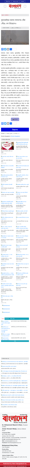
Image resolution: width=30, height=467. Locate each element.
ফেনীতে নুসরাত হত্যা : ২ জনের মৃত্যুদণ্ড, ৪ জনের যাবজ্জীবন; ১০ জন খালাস (14, 392)
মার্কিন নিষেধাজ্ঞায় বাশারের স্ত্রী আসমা (7, 188)
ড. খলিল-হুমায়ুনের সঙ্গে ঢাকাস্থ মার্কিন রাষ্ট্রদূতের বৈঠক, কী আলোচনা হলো (14, 373)
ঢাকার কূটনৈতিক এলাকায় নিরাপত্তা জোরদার (8, 406)
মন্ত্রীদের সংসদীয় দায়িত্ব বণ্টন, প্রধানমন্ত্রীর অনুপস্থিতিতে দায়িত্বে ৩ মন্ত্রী (14, 387)
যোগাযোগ (22, 1)
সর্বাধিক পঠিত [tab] (12, 318)
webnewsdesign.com (22, 466)
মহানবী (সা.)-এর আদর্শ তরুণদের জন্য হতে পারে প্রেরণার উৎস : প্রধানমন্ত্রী (14, 363)
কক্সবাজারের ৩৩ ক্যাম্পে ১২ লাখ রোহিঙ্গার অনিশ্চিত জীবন (11, 378)
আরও (15, 341)
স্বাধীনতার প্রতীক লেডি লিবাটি (21, 213)
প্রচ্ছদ (3, 15)
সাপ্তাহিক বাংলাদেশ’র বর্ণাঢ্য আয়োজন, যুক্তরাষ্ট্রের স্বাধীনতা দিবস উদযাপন (6, 290)
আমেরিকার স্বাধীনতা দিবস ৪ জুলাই (22, 186)
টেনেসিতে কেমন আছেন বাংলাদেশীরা (7, 194)
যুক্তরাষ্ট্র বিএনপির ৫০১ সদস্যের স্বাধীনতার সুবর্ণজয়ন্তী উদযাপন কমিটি (7, 278)
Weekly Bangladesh (15, 136)
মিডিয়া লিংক (8, 1)
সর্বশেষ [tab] (3, 318)
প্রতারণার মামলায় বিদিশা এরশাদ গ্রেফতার (8, 368)
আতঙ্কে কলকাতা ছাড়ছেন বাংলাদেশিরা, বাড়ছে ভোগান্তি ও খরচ (12, 402)
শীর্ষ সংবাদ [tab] (7, 318)
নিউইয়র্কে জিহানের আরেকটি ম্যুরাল (7, 213)
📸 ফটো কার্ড (15, 119)
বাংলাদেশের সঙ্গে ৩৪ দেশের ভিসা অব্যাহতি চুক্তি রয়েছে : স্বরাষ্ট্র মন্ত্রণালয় (14, 382)
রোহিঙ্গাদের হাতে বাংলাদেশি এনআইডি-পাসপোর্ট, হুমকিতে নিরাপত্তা (12, 397)
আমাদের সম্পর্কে (15, 1)
